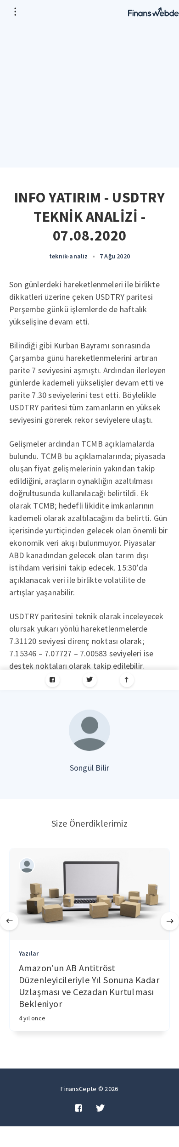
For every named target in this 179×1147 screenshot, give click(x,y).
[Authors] (27, 865)
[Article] (89, 894)
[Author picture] (89, 730)
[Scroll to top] (127, 680)
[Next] (170, 921)
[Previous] (9, 921)
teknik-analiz (68, 256)
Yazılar (29, 953)
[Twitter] (90, 680)
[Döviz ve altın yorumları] (153, 11)
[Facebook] (52, 680)
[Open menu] (15, 11)
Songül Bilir (89, 767)
